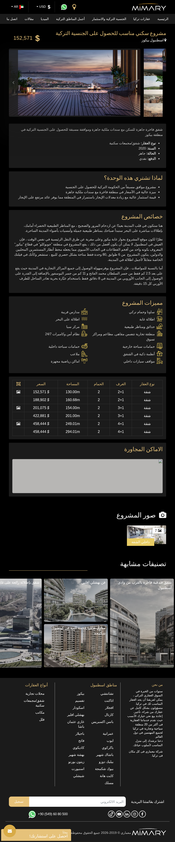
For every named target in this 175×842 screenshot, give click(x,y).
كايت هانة (106, 776)
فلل (41, 719)
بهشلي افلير (75, 715)
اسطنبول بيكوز (153, 40)
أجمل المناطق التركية (70, 19)
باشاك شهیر (104, 755)
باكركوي (107, 748)
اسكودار (78, 708)
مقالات (29, 19)
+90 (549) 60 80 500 (53, 814)
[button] (13, 83)
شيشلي (78, 776)
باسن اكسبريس (102, 722)
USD (42, 6)
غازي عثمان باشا (75, 724)
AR (15, 6)
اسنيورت (78, 769)
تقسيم (79, 700)
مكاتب (39, 712)
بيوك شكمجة (104, 769)
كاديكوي (78, 748)
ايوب (110, 740)
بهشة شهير (76, 755)
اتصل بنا (12, 19)
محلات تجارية (35, 693)
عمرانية (108, 733)
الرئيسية (162, 19)
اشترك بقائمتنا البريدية (147, 802)
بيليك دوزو (106, 762)
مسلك (109, 783)
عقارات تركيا (141, 19)
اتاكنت (108, 700)
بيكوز (80, 693)
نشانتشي (106, 693)
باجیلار (79, 733)
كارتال (109, 715)
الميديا (45, 19)
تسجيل (18, 801)
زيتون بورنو (76, 762)
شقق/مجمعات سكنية (34, 703)
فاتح (81, 740)
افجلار (109, 708)
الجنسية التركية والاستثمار (109, 19)
